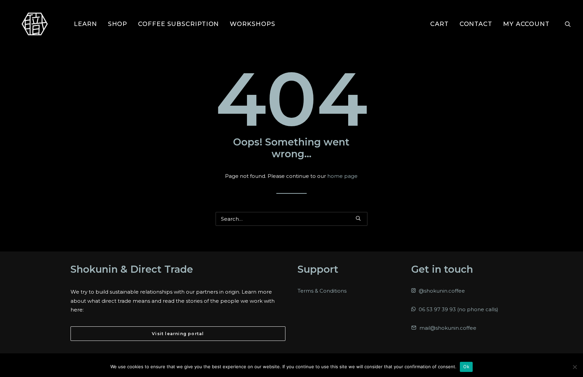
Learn (85, 24)
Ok (466, 366)
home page (342, 176)
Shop (118, 24)
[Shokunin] (34, 24)
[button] (568, 24)
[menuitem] (85, 24)
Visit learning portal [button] (178, 333)
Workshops (252, 24)
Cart (439, 24)
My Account (526, 24)
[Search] (291, 219)
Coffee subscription (178, 24)
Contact (476, 24)
